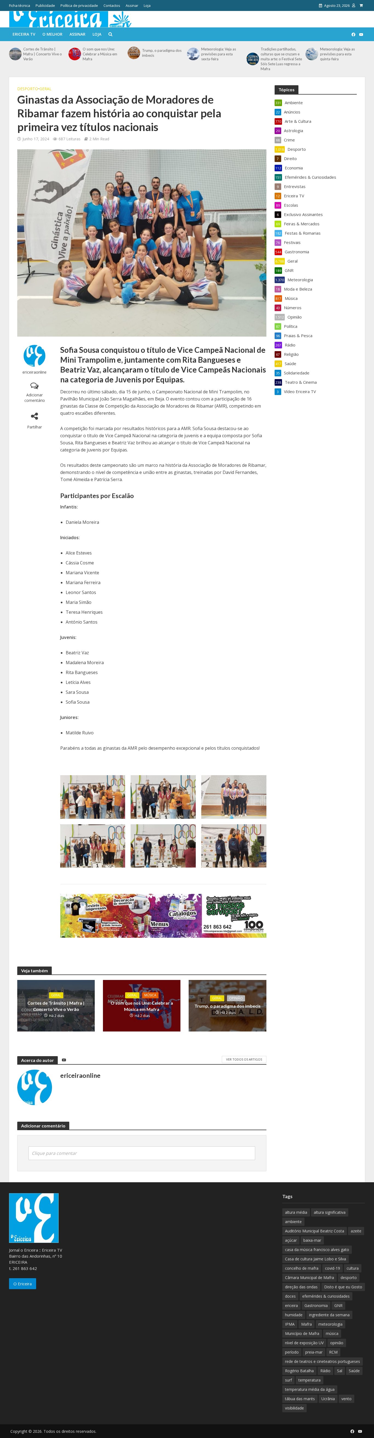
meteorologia (330, 1324)
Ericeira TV (24, 34)
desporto (349, 1277)
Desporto (27, 88)
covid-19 (332, 1268)
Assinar (132, 5)
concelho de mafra (301, 1268)
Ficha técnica (19, 5)
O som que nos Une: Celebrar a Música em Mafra (100, 54)
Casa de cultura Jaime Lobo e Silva (315, 1258)
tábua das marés (300, 1398)
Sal (339, 1370)
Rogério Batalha (299, 1370)
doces (290, 1296)
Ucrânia (328, 1398)
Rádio (325, 1370)
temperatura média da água (310, 1389)
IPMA (290, 1324)
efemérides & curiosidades (326, 1296)
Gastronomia (316, 1305)
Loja (147, 5)
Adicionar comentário (34, 397)
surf (288, 1380)
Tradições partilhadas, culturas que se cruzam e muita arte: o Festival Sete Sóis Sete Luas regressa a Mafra (281, 59)
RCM (333, 1352)
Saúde (354, 1370)
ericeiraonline (34, 372)
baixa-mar (312, 1240)
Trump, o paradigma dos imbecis (162, 53)
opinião (336, 1342)
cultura (353, 1268)
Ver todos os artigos (244, 1059)
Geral (45, 88)
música (332, 1333)
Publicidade (45, 5)
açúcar (291, 1240)
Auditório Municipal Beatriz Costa (314, 1231)
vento (346, 1398)
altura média (296, 1212)
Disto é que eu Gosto (343, 1286)
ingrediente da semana (329, 1314)
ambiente (293, 1221)
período (292, 1352)
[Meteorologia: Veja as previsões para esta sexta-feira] (192, 54)
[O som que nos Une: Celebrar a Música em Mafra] (74, 54)
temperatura (309, 1380)
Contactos (111, 5)
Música (150, 995)
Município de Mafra (302, 1333)
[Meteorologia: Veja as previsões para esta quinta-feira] (311, 54)
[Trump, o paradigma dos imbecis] (133, 53)
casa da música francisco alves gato (317, 1249)
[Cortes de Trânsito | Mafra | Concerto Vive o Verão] (15, 54)
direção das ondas (301, 1286)
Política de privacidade (79, 5)
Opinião (236, 998)
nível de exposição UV (304, 1342)
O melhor (52, 34)
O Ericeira (22, 1283)
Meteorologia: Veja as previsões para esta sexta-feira (218, 54)
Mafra (306, 1324)
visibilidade (294, 1408)
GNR (338, 1305)
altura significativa (330, 1212)
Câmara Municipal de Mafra (309, 1277)
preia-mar (314, 1352)
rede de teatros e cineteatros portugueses (322, 1361)
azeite (356, 1231)
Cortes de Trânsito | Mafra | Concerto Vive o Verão (42, 54)
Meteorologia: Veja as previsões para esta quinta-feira (337, 54)
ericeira (291, 1305)
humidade (294, 1314)
